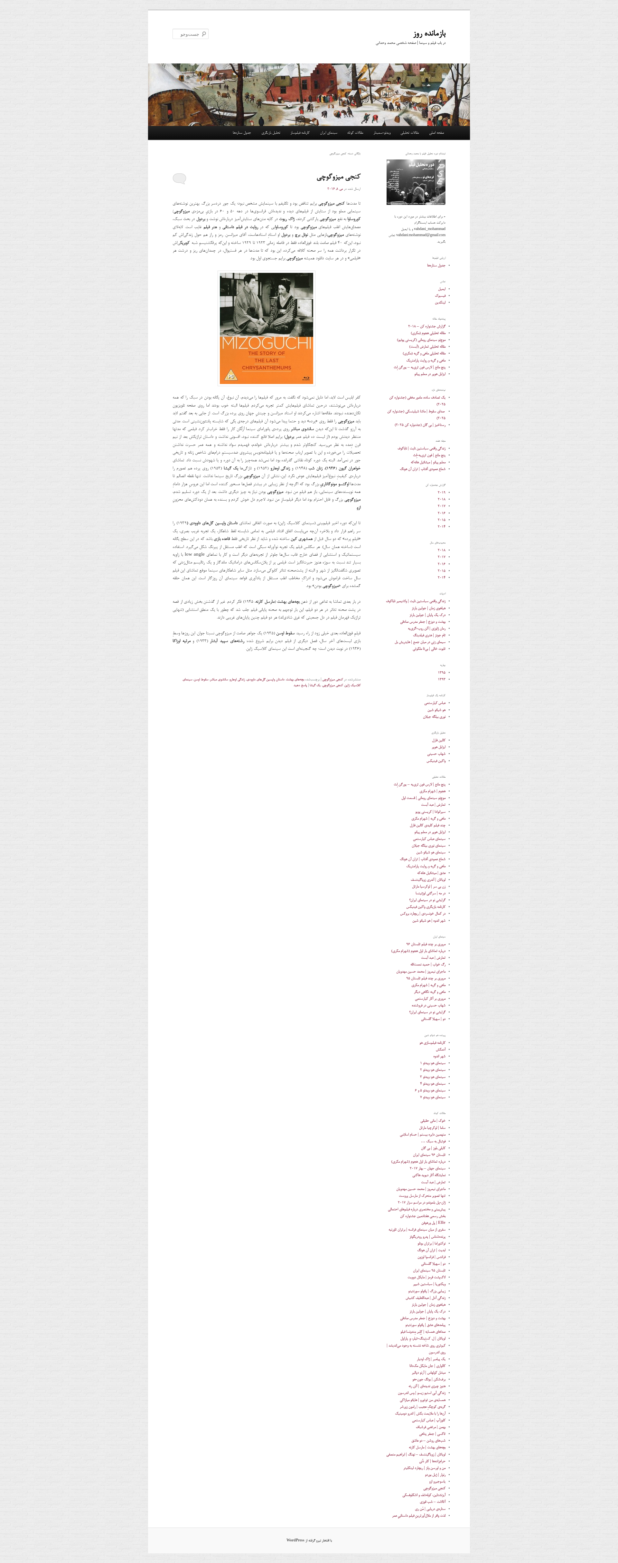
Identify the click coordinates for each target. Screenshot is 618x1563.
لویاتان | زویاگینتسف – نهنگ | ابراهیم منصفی (415, 1455)
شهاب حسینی (436, 754)
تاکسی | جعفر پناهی (432, 1434)
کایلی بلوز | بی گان (433, 1148)
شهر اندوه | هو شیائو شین (428, 921)
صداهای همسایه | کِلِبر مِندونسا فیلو (422, 1332)
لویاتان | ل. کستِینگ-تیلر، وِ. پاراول (422, 1339)
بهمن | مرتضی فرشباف (430, 1427)
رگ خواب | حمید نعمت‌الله (427, 965)
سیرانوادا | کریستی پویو (430, 812)
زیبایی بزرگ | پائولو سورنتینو (426, 1291)
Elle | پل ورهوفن (433, 1223)
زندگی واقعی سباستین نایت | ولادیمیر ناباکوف (415, 601)
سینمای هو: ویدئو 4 (432, 1084)
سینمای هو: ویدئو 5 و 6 (430, 1090)
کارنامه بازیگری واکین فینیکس (425, 907)
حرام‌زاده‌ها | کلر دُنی (432, 1461)
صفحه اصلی (436, 133)
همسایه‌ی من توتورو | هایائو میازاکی (422, 1400)
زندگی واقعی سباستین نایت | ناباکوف (421, 448)
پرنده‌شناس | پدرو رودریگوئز (427, 1237)
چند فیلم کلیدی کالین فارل (427, 825)
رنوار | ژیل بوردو (435, 1475)
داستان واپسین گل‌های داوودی (266, 680)
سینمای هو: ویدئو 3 (432, 1077)
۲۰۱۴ (441, 527)
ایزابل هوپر (438, 747)
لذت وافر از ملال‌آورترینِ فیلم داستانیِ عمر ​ (418, 1516)
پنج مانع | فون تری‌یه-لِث (429, 455)
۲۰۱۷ (441, 506)
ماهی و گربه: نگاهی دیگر (429, 992)
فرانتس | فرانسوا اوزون (431, 1257)
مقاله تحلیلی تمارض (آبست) (427, 347)
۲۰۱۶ (441, 513)
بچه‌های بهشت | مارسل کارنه (427, 1447)
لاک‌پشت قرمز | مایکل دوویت (426, 1277)
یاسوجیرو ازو (437, 1482)
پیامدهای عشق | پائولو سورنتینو (425, 1325)
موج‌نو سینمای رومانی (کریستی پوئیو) (421, 340)
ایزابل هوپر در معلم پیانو (429, 374)
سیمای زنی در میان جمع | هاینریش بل (420, 642)
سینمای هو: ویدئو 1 (432, 1063)
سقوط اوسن (201, 680)
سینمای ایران (328, 133)
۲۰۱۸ (441, 499)
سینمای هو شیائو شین (430, 852)
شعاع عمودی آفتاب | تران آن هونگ (422, 469)
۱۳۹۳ (441, 679)
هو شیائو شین (436, 710)
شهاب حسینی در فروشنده (428, 1005)
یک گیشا (315, 685)
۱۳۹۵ (441, 673)
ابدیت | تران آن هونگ (431, 1250)
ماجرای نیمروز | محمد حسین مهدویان (420, 972)
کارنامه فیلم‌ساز (300, 133)
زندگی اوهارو (237, 680)
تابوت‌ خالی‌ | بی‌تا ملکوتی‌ (429, 649)
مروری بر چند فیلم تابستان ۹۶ (425, 944)
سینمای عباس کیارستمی (429, 839)
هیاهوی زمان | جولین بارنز (428, 608)
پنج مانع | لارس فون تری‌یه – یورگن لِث (419, 367)
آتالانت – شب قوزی (432, 1502)
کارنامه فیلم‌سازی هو (432, 1043)
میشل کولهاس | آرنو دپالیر (428, 1373)
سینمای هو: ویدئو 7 (432, 1097)
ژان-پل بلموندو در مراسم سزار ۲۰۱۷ (421, 1203)
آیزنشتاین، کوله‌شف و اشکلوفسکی (423, 1495)
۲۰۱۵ (441, 520)
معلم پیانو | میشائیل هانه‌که (428, 462)
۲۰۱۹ (441, 493)
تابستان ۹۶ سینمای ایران (429, 1155)
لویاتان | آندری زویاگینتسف (428, 880)
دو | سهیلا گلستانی (433, 1019)
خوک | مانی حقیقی (432, 1121)
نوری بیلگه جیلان (434, 717)
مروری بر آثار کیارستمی (430, 999)
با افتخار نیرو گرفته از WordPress (309, 1541)
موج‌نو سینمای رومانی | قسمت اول (423, 798)
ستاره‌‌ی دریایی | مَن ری (430, 1509)
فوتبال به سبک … (433, 1141)
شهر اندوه (439, 1056)
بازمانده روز (429, 34)
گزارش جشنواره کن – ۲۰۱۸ (426, 326)
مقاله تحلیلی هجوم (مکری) (428, 333)
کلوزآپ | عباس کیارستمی (428, 1420)
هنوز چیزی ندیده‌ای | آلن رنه (426, 1386)
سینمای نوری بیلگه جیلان (428, 846)
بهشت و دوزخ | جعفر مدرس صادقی (422, 622)
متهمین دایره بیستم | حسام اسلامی (422, 1135)
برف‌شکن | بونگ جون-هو (428, 1379)
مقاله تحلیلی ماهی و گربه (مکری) (424, 353)
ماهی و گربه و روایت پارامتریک (425, 361)
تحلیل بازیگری (270, 133)
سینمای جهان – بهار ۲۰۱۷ (427, 1168)
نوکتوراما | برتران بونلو (431, 1244)
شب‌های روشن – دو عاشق (428, 1441)
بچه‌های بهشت (295, 680)
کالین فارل (438, 740)
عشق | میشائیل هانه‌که (431, 873)
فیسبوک (440, 296)
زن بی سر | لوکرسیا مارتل (428, 887)
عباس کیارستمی (434, 703)
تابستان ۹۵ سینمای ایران (429, 1271)
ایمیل (441, 289)
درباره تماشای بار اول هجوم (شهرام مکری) (418, 951)
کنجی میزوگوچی (338, 177)
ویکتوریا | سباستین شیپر (429, 1284)
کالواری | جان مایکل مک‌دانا (427, 1366)
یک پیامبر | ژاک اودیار (431, 1359)
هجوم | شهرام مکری (432, 791)
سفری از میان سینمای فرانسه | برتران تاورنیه (417, 1230)
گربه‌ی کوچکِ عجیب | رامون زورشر (422, 1407)
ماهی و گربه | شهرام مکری (428, 819)
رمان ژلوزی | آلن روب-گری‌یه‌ (426, 629)
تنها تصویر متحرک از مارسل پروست (422, 1196)
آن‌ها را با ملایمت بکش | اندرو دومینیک (420, 1414)
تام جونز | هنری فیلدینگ (429, 635)
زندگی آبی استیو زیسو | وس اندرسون (421, 1393)
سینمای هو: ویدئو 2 (432, 1070)
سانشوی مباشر (219, 680)
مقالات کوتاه (355, 133)
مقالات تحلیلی (409, 133)
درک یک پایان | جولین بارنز (427, 615)
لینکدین (440, 303)
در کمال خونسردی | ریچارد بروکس (422, 914)
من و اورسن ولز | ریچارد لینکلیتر (424, 1468)
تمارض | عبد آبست (433, 805)
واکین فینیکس (435, 761)
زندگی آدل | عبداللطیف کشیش (425, 1298)
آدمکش (440, 1050)
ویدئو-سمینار (381, 133)
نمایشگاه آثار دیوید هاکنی (428, 1175)
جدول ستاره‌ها (242, 133)
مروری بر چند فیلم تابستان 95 (425, 978)
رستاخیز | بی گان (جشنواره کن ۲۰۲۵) (420, 425)
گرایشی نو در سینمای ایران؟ (427, 900)
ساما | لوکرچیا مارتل (432, 1128)
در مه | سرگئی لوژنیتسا (430, 893)
